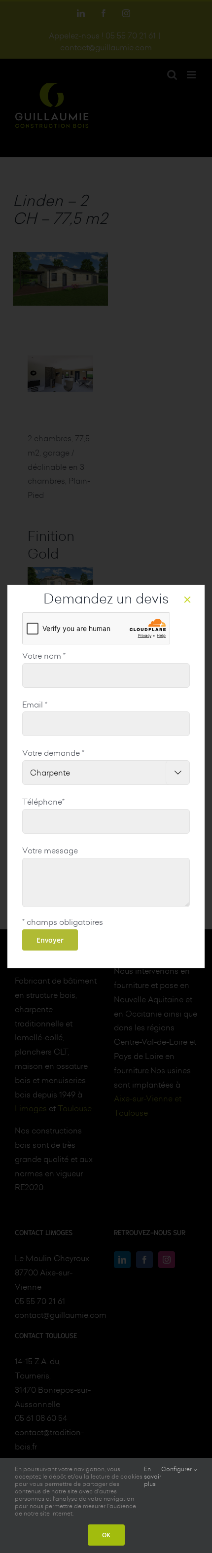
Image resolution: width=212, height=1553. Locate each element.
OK (106, 1535)
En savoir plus (152, 1476)
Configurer (177, 1469)
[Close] (187, 599)
